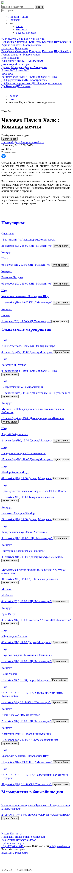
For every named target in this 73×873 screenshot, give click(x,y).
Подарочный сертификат (30, 836)
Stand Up (65, 41)
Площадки (15, 19)
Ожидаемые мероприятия (26, 329)
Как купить (8, 839)
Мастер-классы (32, 44)
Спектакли (21, 41)
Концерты (35, 41)
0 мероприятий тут (32, 142)
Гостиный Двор (11, 142)
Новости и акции (19, 16)
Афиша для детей (11, 44)
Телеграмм (21, 48)
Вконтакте (7, 48)
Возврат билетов (26, 32)
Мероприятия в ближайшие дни (32, 792)
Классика (47, 41)
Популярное (13, 223)
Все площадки (10, 57)
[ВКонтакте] (3, 156)
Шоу (57, 41)
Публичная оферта (12, 843)
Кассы (19, 26)
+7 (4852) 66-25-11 (12, 38)
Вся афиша (8, 41)
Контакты (21, 29)
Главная (13, 95)
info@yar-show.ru (34, 38)
